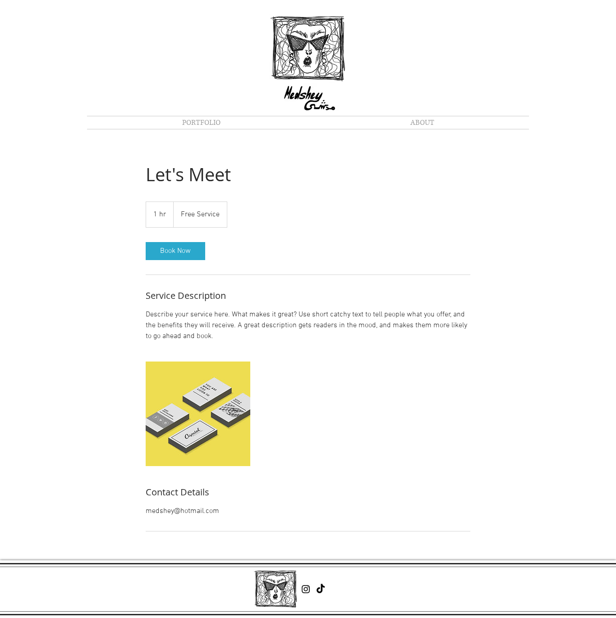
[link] (175, 251)
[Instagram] (305, 589)
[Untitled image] (198, 414)
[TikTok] (320, 589)
